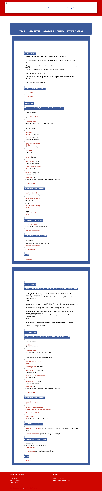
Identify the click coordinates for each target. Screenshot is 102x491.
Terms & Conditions (15, 480)
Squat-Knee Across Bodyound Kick (35, 376)
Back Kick (28, 150)
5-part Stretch (30, 183)
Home (49, 8)
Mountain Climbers (28, 133)
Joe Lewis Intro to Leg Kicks (32, 206)
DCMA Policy (13, 478)
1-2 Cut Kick (29, 92)
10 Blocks (28, 178)
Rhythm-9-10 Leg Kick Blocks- (32, 144)
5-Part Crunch (30, 249)
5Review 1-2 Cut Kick (32, 413)
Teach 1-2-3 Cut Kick (30, 417)
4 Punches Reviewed (32, 127)
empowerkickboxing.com (20, 488)
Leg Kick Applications (32, 198)
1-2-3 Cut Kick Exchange (33, 428)
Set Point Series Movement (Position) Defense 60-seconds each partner (39, 408)
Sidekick (28, 172)
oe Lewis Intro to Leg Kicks (32, 214)
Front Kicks (29, 138)
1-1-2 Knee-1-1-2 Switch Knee (33, 362)
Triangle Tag (28, 259)
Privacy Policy (14, 482)
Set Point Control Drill (31, 194)
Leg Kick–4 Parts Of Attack (31, 403)
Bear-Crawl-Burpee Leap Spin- (33, 167)
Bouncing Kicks (28, 157)
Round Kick (29, 161)
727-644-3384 (60, 478)
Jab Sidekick (29, 381)
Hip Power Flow (30, 121)
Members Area (57, 8)
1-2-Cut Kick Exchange (32, 225)
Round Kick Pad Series (32, 230)
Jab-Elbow (28, 345)
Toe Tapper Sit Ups (31, 447)
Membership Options (71, 8)
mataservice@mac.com (64, 480)
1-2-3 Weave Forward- (32, 116)
